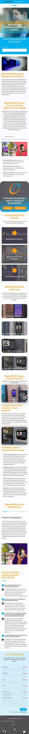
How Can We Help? (7, 697)
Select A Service (6, 691)
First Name (5, 47)
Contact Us (24, 732)
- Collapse (4, 580)
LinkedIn (13, 724)
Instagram (16, 724)
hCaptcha (24, 712)
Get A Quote (8, 208)
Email (3, 679)
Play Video (14, 233)
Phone (3, 685)
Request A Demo (20, 208)
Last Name (4, 673)
